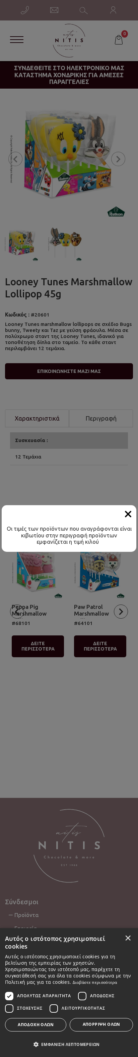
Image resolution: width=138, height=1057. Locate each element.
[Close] (128, 514)
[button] (69, 1044)
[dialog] (69, 992)
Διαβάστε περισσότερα (95, 982)
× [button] (128, 938)
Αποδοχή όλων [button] (36, 1024)
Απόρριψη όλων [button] (101, 1024)
